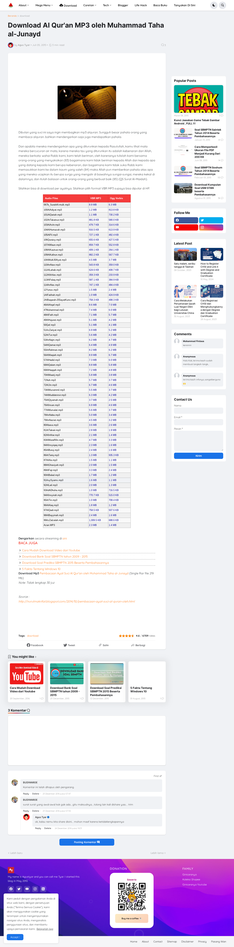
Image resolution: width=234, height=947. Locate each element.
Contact (158, 941)
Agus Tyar (40, 817)
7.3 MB (93, 360)
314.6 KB (114, 224)
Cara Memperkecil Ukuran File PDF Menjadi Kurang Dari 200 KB (207, 151)
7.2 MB (93, 370)
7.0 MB (112, 304)
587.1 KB (94, 279)
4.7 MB (112, 340)
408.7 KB (114, 270)
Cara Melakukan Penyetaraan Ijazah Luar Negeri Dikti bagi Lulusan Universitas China (184, 306)
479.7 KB (94, 224)
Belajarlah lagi (45, 929)
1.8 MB (93, 505)
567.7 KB (114, 254)
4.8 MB (112, 370)
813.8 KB (114, 209)
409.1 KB (94, 249)
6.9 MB (93, 330)
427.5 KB (114, 239)
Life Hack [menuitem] (141, 5)
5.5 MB (93, 390)
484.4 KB (114, 285)
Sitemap (172, 941)
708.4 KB (114, 500)
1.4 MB (112, 435)
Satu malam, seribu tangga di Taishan (184, 265)
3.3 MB (112, 440)
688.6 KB (114, 520)
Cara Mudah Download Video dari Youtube (51, 550)
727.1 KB (94, 234)
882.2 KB (94, 254)
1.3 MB (93, 455)
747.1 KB (94, 285)
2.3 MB (93, 445)
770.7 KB (94, 495)
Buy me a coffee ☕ (132, 918)
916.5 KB (94, 229)
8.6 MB (93, 304)
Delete (35, 793)
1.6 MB (112, 445)
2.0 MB (93, 465)
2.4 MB (112, 289)
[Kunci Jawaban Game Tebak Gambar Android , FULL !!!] (198, 99)
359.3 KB (94, 274)
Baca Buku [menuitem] (160, 5)
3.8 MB (112, 375)
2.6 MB (112, 425)
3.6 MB (93, 425)
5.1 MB (93, 320)
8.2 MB (93, 350)
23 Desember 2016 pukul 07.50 (57, 811)
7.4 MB (93, 310)
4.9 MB (112, 345)
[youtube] (186, 227)
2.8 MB (93, 430)
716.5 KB (114, 490)
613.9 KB (114, 229)
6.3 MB (112, 204)
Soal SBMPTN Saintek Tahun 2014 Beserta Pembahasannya (208, 133)
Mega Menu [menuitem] (42, 5)
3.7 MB (112, 259)
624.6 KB (94, 270)
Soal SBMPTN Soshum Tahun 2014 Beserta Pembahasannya (208, 171)
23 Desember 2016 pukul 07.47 (57, 793)
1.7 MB (93, 475)
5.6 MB (93, 335)
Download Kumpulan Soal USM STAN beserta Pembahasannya (208, 189)
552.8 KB (114, 245)
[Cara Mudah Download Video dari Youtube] (26, 673)
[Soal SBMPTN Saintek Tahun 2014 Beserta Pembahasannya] (183, 133)
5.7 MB (112, 314)
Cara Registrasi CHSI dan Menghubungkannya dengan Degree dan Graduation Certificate (212, 308)
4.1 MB (112, 325)
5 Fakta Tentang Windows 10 (41, 569)
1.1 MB (93, 214)
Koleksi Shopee (191, 879)
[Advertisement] (100, 72)
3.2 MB (112, 420)
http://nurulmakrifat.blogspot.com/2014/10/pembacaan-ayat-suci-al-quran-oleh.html (76, 601)
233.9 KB (114, 274)
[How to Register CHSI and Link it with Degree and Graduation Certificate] (212, 254)
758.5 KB (94, 510)
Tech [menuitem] (106, 5)
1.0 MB (93, 295)
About (145, 941)
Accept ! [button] (15, 937)
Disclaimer (187, 941)
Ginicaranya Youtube (194, 884)
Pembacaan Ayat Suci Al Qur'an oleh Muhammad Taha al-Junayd (84, 573)
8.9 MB (93, 204)
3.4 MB (112, 415)
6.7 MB (112, 355)
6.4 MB (93, 345)
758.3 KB (94, 299)
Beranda (12, 16)
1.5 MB (93, 289)
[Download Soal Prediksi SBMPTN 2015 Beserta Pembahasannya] (107, 673)
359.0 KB (114, 264)
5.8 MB (112, 365)
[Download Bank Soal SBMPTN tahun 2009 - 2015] (67, 673)
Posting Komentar (85, 842)
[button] (214, 5)
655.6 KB (94, 239)
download (25, 16)
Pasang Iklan (218, 941)
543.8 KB (94, 264)
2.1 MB (93, 435)
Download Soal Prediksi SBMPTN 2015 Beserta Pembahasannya (65, 562)
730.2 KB (114, 214)
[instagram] (211, 227)
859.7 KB (94, 245)
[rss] (43, 889)
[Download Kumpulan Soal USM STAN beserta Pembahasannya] (183, 188)
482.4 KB (114, 234)
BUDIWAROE (30, 782)
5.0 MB (93, 415)
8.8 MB (93, 365)
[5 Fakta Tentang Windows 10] (147, 673)
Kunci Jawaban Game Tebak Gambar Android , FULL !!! (197, 122)
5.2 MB (112, 330)
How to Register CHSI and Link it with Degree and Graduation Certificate (210, 269)
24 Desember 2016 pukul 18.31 (68, 828)
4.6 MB (112, 385)
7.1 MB (93, 314)
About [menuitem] (23, 5)
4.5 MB (93, 259)
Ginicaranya (189, 874)
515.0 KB (114, 495)
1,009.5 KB (95, 520)
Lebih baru (16, 853)
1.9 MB (112, 430)
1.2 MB (93, 209)
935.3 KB (114, 455)
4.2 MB (112, 320)
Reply (26, 793)
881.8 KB (94, 219)
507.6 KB (114, 510)
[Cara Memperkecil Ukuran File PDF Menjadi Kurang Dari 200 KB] (183, 150)
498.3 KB (114, 299)
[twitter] (211, 220)
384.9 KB (114, 279)
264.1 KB (114, 249)
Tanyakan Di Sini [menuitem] (184, 5)
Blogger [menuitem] (123, 5)
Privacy (202, 941)
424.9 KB (114, 295)
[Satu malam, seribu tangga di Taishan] (185, 254)
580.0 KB (114, 219)
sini (65, 538)
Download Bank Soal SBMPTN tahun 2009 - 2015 (55, 556)
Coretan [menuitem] (88, 5)
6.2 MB (93, 340)
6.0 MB (112, 310)
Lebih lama (157, 853)
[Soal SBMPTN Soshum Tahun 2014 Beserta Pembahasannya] (183, 171)
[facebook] (186, 220)
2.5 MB (112, 400)
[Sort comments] (158, 776)
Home (133, 941)
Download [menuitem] (70, 5)
